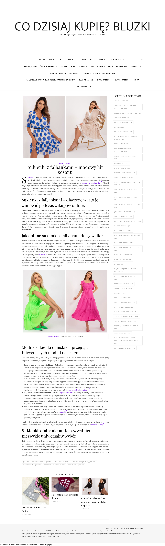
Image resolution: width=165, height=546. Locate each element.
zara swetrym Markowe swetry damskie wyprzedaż (126, 340)
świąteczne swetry (124, 348)
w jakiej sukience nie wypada (127, 327)
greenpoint (121, 163)
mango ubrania (122, 226)
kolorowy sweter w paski (127, 221)
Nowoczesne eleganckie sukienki (54, 465)
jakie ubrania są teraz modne (64, 73)
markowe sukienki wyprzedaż (127, 236)
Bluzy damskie (86, 80)
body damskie (117, 59)
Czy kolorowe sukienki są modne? (125, 138)
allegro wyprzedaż (124, 117)
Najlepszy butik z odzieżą (74, 66)
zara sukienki (122, 333)
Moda (136, 80)
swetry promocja (124, 307)
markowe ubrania (123, 242)
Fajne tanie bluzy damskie (126, 157)
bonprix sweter (123, 122)
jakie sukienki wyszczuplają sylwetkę (84, 462)
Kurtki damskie (122, 80)
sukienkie (120, 293)
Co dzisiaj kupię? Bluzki (82, 26)
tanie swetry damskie (125, 321)
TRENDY (82, 59)
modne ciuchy (97, 425)
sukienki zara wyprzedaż (76, 465)
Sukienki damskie (47, 59)
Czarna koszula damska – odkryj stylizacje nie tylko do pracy (93, 502)
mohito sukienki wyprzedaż (32, 465)
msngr (119, 264)
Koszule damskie (98, 59)
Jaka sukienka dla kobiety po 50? (127, 183)
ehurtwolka (121, 144)
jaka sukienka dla (124, 177)
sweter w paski (122, 298)
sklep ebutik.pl (123, 288)
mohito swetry (123, 259)
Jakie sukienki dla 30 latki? (126, 191)
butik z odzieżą (123, 132)
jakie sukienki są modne (61, 462)
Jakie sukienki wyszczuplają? (127, 206)
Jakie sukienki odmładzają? (126, 198)
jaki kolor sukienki (124, 212)
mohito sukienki (123, 255)
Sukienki (31, 177)
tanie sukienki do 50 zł (126, 316)
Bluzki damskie (67, 59)
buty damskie (104, 80)
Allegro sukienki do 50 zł (127, 113)
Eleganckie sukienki (66, 392)
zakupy (69, 163)
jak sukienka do (123, 216)
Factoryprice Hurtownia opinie (99, 73)
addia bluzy (121, 101)
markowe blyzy (123, 230)
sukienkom (43, 254)
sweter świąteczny (124, 302)
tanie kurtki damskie (125, 312)
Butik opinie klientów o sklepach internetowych (116, 66)
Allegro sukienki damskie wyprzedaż (125, 107)
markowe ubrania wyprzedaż (127, 249)
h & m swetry (122, 168)
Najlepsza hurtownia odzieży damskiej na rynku (50, 80)
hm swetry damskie (124, 173)
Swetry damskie (83, 86)
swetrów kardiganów (91, 183)
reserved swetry (123, 284)
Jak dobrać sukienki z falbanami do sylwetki (37, 462)
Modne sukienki (53, 336)
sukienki (62, 412)
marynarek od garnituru (78, 390)
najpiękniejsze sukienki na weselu (126, 270)
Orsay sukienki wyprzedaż (126, 277)
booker (119, 127)
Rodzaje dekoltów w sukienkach (40, 66)
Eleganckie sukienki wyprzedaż (123, 150)
